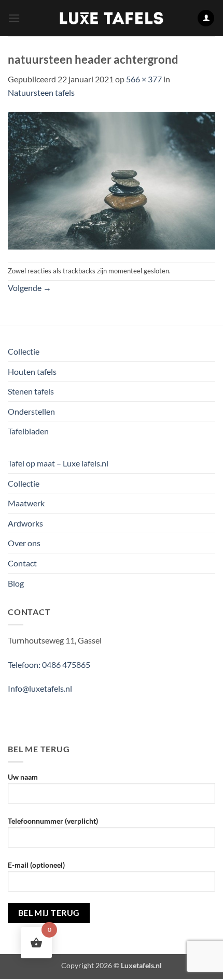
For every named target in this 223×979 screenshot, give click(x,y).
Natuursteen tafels (41, 92)
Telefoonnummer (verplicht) (53, 820)
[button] (14, 18)
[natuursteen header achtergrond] (111, 179)
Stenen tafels (31, 391)
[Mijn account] (206, 18)
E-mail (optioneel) (36, 864)
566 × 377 (144, 79)
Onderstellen (31, 411)
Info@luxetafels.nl (40, 688)
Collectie (23, 351)
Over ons (24, 543)
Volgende (29, 288)
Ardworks (25, 523)
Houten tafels (32, 371)
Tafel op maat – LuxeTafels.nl (58, 463)
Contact (22, 563)
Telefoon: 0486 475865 (49, 664)
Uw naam (23, 776)
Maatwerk (26, 503)
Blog (16, 583)
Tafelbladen (28, 431)
